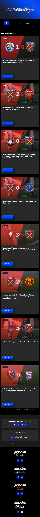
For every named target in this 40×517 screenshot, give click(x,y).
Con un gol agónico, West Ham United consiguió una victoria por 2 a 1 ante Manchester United (18, 297)
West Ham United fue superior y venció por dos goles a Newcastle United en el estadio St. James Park (18, 156)
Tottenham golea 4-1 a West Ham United (21, 342)
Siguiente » (30, 409)
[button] (6, 23)
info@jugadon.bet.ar (22, 437)
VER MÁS (7, 76)
